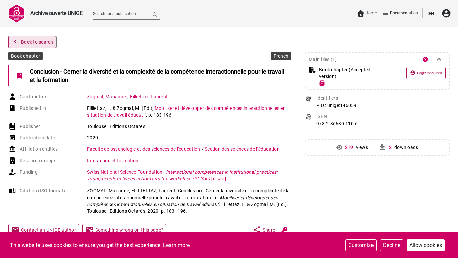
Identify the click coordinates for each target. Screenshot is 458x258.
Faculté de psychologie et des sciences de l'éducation (144, 149)
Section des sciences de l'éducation (242, 149)
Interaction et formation (112, 160)
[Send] (155, 14)
